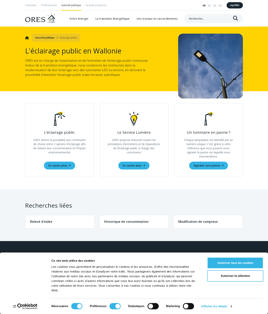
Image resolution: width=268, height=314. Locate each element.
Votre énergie (78, 18)
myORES (234, 5)
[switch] (115, 306)
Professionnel (49, 5)
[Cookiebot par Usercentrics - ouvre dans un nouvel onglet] (25, 306)
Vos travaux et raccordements (157, 18)
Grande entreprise (96, 5)
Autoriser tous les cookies (235, 262)
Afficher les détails (214, 306)
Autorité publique (71, 5)
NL (209, 5)
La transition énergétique (112, 18)
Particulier (31, 5)
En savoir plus (57, 165)
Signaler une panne (206, 165)
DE (214, 5)
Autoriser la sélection (235, 275)
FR (204, 5)
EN (220, 5)
